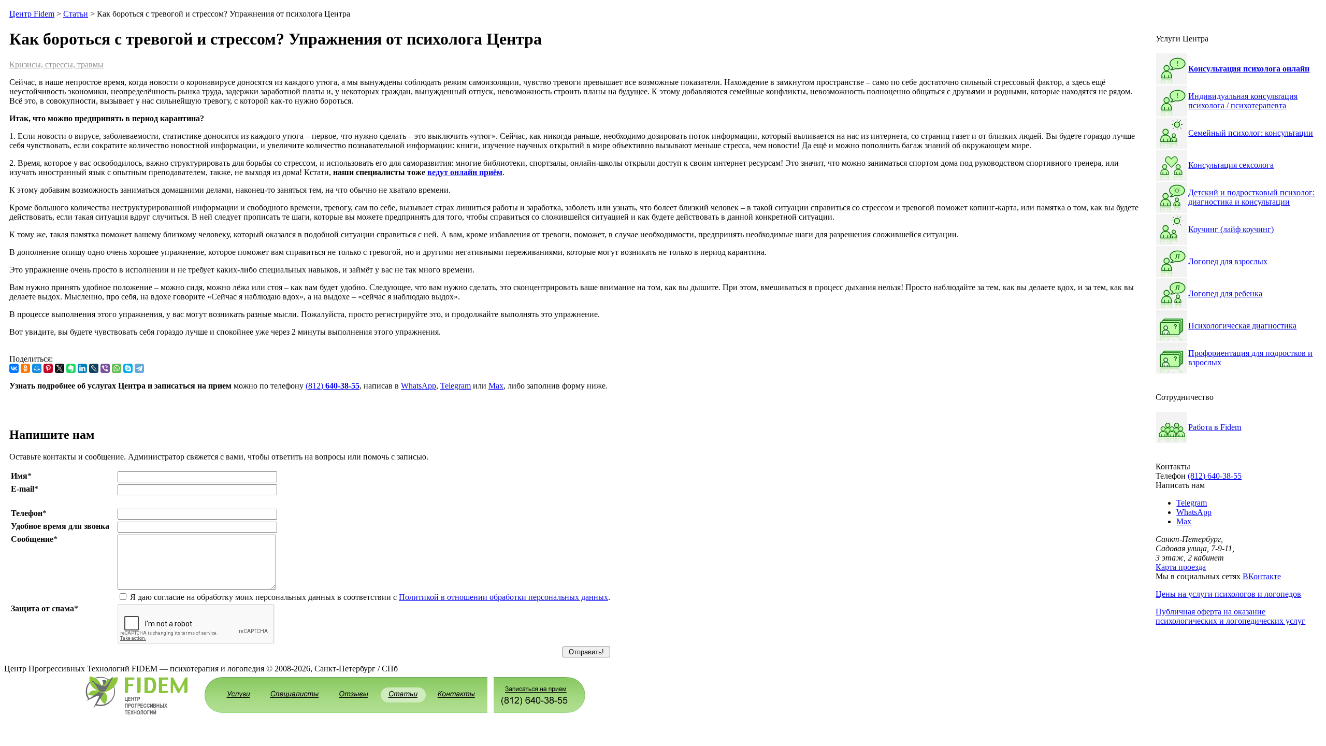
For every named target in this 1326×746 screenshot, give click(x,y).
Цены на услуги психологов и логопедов (1228, 594)
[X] (59, 368)
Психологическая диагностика (1242, 325)
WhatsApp (418, 385)
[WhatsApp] (116, 368)
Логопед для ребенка (1225, 293)
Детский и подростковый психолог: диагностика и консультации (1251, 197)
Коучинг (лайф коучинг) (1231, 229)
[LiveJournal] (93, 368)
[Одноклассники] (25, 368)
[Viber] (105, 368)
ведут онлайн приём (464, 172)
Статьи (75, 13)
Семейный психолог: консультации (1250, 132)
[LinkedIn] (82, 368)
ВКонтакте (1262, 576)
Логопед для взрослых (1227, 261)
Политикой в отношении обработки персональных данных (503, 597)
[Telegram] (139, 368)
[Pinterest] (48, 368)
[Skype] (128, 368)
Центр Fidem (31, 13)
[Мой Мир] (36, 368)
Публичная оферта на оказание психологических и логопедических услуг (1230, 616)
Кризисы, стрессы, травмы (56, 64)
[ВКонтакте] (14, 368)
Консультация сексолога (1231, 165)
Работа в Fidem (1214, 427)
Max (495, 385)
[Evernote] (71, 368)
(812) (332, 385)
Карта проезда (1181, 567)
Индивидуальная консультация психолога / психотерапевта (1243, 101)
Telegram (455, 385)
